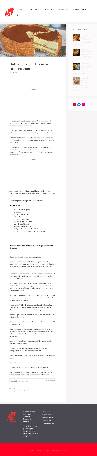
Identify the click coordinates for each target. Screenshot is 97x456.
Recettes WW (63, 9)
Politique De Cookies (48, 423)
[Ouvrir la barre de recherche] (18, 15)
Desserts (20, 9)
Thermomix (48, 9)
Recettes (33, 9)
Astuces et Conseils (80, 9)
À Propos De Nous (47, 412)
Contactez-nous (46, 420)
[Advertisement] (32, 105)
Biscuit (13, 388)
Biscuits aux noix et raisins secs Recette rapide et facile (27, 392)
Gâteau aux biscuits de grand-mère (21, 390)
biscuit (34, 201)
